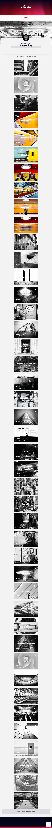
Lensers (26, 17)
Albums (23, 50)
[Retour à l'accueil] (26, 6)
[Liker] (34, 62)
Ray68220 (18, 72)
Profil (13, 50)
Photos (33, 50)
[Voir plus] (38, 50)
